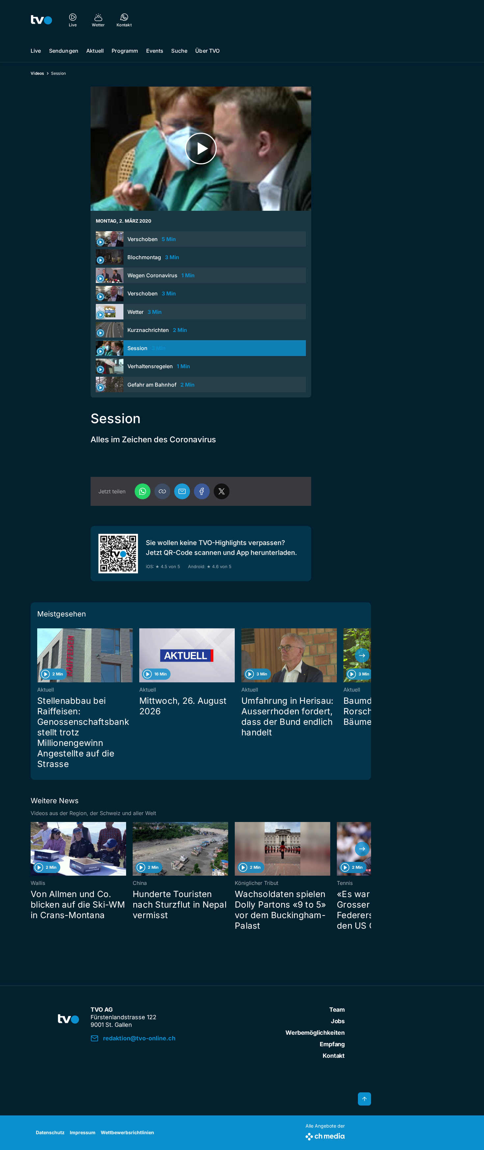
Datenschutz (50, 1132)
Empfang (332, 1044)
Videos (37, 73)
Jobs (338, 1021)
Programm (125, 50)
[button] (162, 491)
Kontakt (334, 1055)
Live (36, 50)
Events (155, 50)
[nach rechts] (362, 655)
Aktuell (95, 50)
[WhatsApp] (142, 491)
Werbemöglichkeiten (315, 1032)
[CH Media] (325, 1135)
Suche (179, 50)
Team (337, 1009)
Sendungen (63, 50)
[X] (221, 491)
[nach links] (39, 655)
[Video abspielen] (201, 149)
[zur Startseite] (41, 20)
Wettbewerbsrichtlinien (127, 1132)
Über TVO (207, 50)
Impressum (82, 1132)
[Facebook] (202, 491)
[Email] (182, 491)
